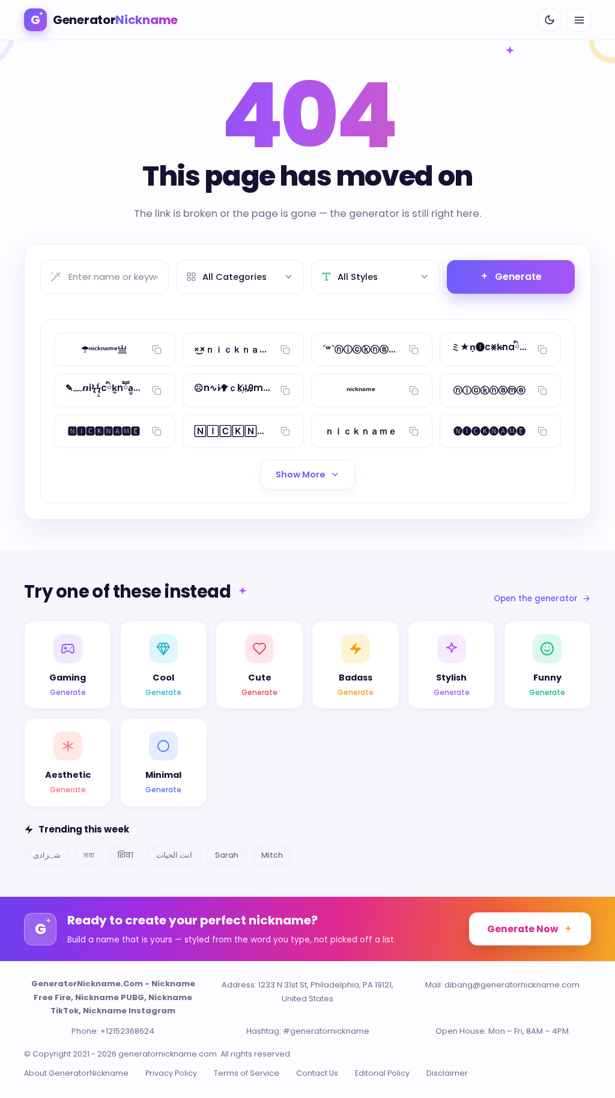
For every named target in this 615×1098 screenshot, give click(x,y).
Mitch (272, 855)
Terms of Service (246, 1073)
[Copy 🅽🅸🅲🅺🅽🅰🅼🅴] (156, 431)
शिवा (125, 855)
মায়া (88, 855)
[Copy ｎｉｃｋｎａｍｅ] (413, 431)
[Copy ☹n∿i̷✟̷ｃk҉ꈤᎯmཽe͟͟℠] (285, 390)
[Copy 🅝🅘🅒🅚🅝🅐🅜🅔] (542, 431)
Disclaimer (447, 1073)
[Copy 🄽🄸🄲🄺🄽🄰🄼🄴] (285, 431)
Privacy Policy (171, 1073)
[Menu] (579, 20)
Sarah (226, 855)
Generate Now (522, 929)
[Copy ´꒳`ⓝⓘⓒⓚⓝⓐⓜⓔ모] (413, 349)
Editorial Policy (382, 1073)
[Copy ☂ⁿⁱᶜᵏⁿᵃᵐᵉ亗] (156, 349)
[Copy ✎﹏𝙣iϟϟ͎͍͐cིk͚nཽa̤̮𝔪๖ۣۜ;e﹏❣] (156, 390)
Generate (518, 276)
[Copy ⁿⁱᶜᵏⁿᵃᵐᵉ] (413, 390)
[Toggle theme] (550, 20)
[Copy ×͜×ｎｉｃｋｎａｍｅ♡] (285, 349)
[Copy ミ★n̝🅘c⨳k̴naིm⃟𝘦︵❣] (542, 349)
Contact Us (317, 1073)
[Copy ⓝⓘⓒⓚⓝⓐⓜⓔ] (542, 390)
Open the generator (536, 598)
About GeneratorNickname (76, 1073)
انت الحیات (174, 855)
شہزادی (47, 855)
